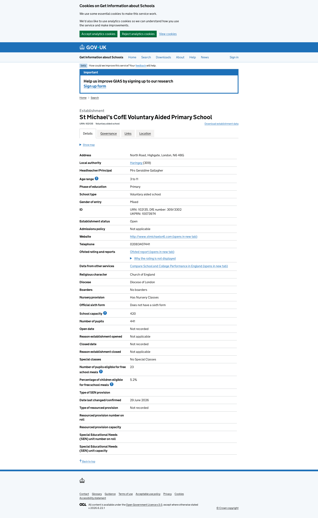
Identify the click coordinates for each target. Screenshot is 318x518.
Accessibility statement (93, 498)
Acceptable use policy (148, 493)
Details (88, 133)
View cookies (168, 33)
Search (146, 57)
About (180, 57)
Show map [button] (89, 144)
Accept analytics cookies (98, 34)
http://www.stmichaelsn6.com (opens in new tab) (163, 236)
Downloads (163, 57)
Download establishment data (221, 123)
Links (128, 133)
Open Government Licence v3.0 (144, 504)
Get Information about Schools (101, 57)
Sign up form (95, 86)
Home (132, 57)
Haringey (136, 163)
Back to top (88, 461)
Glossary (97, 493)
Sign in (234, 57)
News (205, 57)
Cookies (179, 493)
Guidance (110, 493)
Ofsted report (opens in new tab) (152, 252)
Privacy (167, 493)
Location (145, 133)
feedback (140, 65)
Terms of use (126, 493)
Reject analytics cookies (138, 34)
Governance (108, 133)
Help (192, 57)
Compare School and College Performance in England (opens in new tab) (179, 266)
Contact (84, 493)
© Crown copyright (227, 508)
